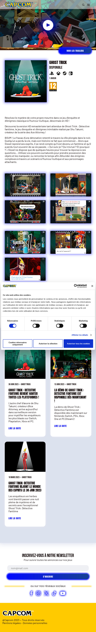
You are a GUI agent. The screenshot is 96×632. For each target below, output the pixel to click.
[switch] (36, 326)
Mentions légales (11, 622)
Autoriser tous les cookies (78, 344)
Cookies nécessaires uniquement (18, 343)
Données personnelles (35, 622)
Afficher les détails (80, 335)
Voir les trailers (75, 50)
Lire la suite (14, 428)
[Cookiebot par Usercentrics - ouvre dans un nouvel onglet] (76, 286)
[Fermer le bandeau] (92, 286)
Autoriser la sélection (48, 344)
